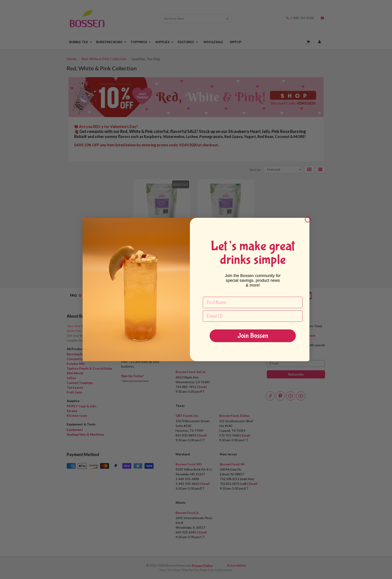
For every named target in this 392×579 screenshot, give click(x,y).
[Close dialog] (307, 219)
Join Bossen (253, 336)
